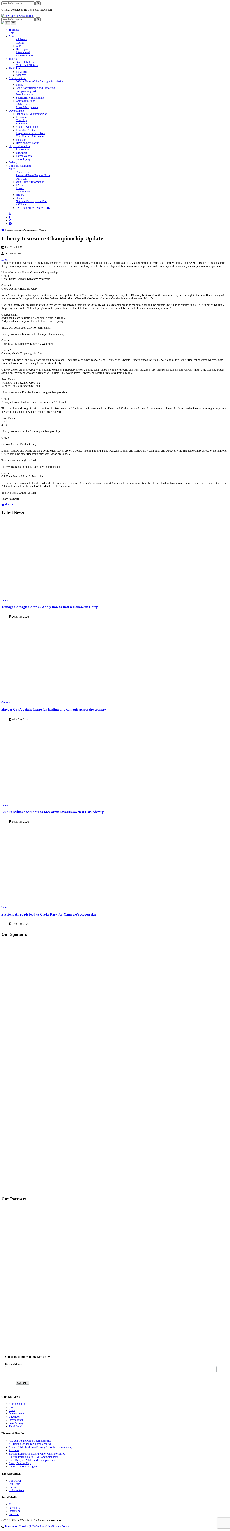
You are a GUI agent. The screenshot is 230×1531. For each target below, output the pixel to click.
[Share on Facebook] (6, 504)
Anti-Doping (23, 159)
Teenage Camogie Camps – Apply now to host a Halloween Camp (49, 607)
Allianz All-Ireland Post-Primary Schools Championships (41, 1447)
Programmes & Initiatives (30, 133)
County (20, 42)
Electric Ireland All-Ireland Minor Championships (37, 1453)
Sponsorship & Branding (30, 97)
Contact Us (22, 172)
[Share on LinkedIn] (12, 504)
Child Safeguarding (20, 165)
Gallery (13, 162)
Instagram (14, 1510)
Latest (4, 259)
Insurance (21, 152)
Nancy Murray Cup (20, 1463)
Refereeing (22, 123)
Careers (20, 198)
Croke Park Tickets (27, 65)
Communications (25, 100)
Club (18, 45)
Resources (21, 117)
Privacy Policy (60, 1526)
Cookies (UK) (43, 1526)
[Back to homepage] (17, 15)
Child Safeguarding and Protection (35, 87)
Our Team (21, 178)
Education (14, 1416)
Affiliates (21, 204)
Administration (24, 55)
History (20, 194)
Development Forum (27, 142)
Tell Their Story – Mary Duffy (33, 207)
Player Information (19, 146)
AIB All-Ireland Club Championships (30, 1440)
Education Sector (25, 130)
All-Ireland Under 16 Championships (30, 1443)
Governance (23, 191)
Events (20, 188)
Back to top (11, 1526)
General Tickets (25, 62)
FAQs (19, 185)
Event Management (27, 107)
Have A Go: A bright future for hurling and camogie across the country (53, 709)
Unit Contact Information (30, 181)
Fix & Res (14, 68)
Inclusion (21, 139)
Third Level (15, 1426)
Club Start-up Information (30, 136)
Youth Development (27, 126)
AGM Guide (23, 104)
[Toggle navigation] (13, 23)
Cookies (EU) (27, 1526)
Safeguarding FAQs (27, 91)
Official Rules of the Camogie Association (40, 81)
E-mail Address (13, 1363)
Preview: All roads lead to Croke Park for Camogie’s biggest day (48, 914)
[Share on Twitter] (3, 504)
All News (21, 39)
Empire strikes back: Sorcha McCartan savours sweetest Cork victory (52, 812)
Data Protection (24, 94)
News (12, 36)
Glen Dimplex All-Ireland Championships (32, 1460)
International (23, 52)
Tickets (13, 58)
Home (12, 32)
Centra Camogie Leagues (23, 1466)
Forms (19, 84)
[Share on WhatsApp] (9, 504)
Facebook (14, 1507)
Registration (22, 149)
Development (23, 49)
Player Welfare (24, 155)
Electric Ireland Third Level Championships (33, 1456)
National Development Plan (31, 113)
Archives (21, 74)
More (12, 168)
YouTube (14, 1514)
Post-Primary (16, 1423)
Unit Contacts (16, 1490)
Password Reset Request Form (33, 175)
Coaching (21, 120)
